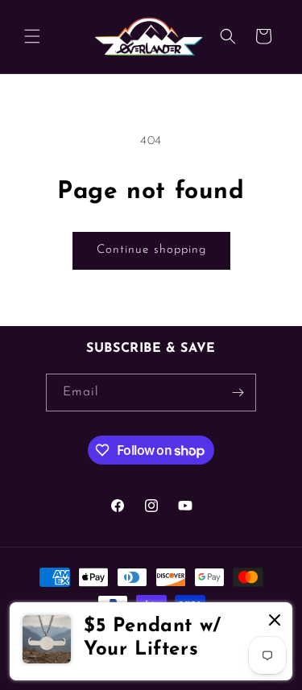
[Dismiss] (275, 621)
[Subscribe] (237, 392)
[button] (32, 36)
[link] (151, 641)
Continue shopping (151, 250)
